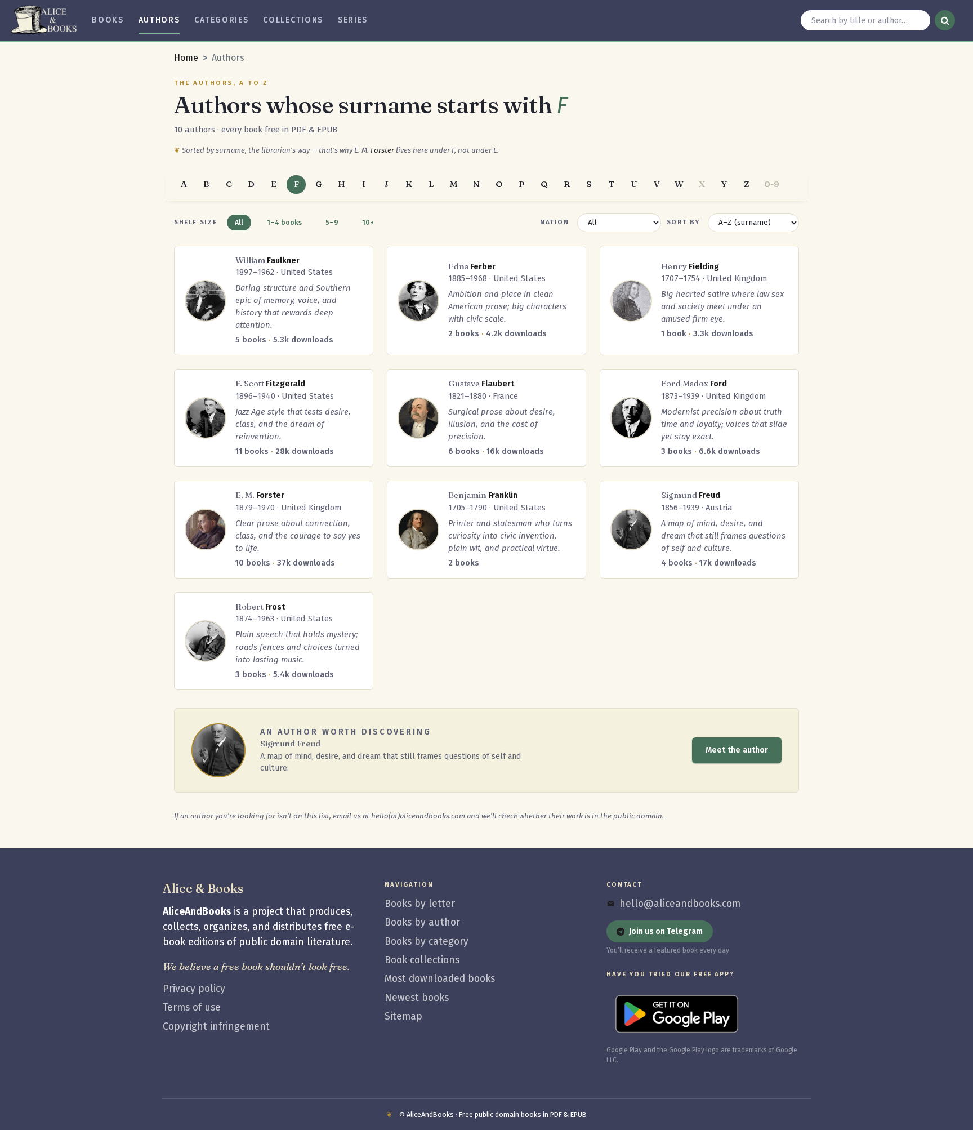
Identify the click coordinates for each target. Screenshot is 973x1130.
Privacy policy (194, 989)
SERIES (353, 20)
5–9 (331, 222)
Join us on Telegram (666, 931)
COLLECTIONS (293, 20)
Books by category (426, 941)
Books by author (422, 922)
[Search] (945, 20)
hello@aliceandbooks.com (679, 904)
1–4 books (284, 222)
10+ (368, 222)
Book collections (422, 960)
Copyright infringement (216, 1027)
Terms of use (192, 1007)
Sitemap (403, 1016)
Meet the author (737, 750)
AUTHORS (159, 20)
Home (186, 57)
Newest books (417, 998)
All (239, 222)
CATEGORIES (221, 20)
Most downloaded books (440, 979)
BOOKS (107, 20)
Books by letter (420, 904)
